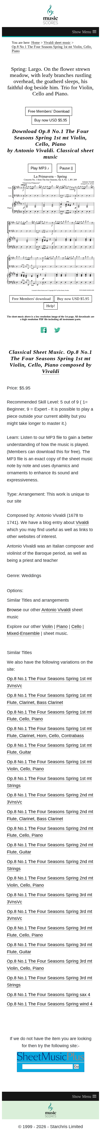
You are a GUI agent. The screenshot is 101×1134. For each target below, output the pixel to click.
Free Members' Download (48, 111)
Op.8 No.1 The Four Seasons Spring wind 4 (49, 1003)
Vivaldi (50, 371)
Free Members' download (31, 299)
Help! (50, 306)
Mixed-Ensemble (23, 633)
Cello (76, 626)
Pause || (66, 168)
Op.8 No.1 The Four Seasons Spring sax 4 (48, 994)
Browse (14, 609)
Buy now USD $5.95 (50, 120)
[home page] (50, 14)
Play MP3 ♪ (40, 168)
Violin (47, 626)
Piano (62, 626)
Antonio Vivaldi (56, 609)
